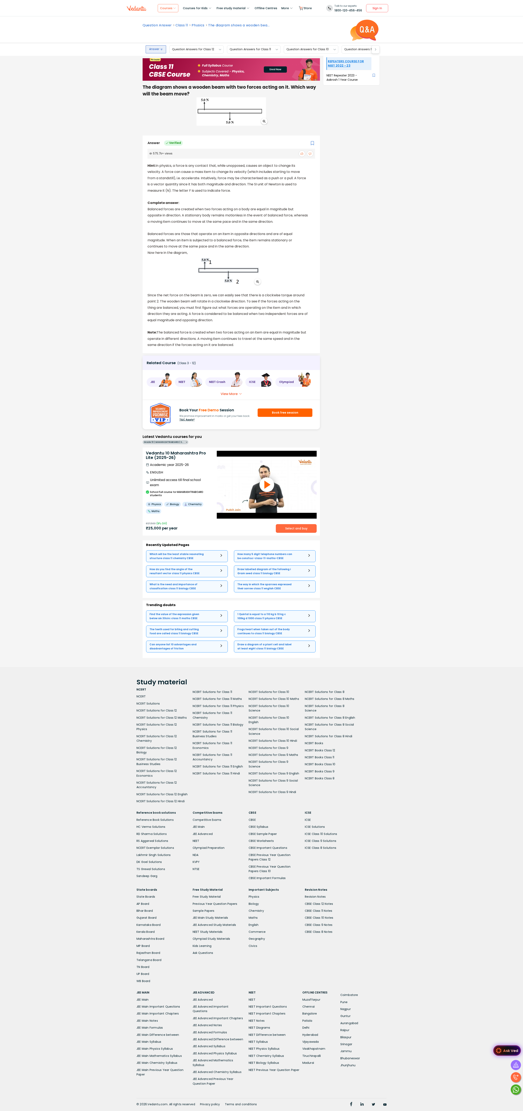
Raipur (344, 1030)
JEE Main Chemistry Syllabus (156, 1063)
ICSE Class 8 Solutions (320, 848)
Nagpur (345, 1009)
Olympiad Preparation (209, 848)
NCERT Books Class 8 (320, 778)
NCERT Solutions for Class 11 (212, 692)
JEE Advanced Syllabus (209, 1046)
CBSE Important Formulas (267, 878)
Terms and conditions (241, 1104)
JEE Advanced (203, 834)
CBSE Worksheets (261, 841)
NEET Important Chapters (267, 1013)
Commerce (257, 932)
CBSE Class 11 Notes (318, 911)
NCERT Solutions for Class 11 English (218, 766)
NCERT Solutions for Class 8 (324, 692)
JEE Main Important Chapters (157, 1013)
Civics (253, 946)
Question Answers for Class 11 (250, 49)
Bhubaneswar (350, 1058)
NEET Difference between (267, 1035)
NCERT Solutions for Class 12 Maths (161, 718)
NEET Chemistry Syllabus (266, 1056)
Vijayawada (310, 1042)
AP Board (142, 904)
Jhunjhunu (348, 1065)
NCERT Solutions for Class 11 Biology (218, 725)
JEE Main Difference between (157, 1035)
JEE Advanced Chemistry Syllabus (217, 1072)
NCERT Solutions (148, 704)
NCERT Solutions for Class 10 (269, 692)
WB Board (143, 981)
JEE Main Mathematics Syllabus (159, 1056)
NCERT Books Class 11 (319, 757)
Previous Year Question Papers (215, 904)
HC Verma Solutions (150, 827)
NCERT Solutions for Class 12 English (162, 794)
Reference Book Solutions (155, 820)
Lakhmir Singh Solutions (153, 855)
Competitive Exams (207, 820)
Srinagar (346, 1044)
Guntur (345, 1016)
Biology (254, 904)
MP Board (143, 946)
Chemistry (256, 911)
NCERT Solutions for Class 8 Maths (329, 699)
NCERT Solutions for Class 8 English (330, 718)
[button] (159, 382)
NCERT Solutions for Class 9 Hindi (272, 792)
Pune (344, 1002)
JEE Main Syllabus (148, 1042)
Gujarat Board (146, 918)
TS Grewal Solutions (150, 869)
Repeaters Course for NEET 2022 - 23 (346, 63)
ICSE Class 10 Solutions (321, 834)
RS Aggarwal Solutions (152, 841)
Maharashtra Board (150, 939)
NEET (196, 841)
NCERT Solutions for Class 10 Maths (274, 699)
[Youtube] (385, 1104)
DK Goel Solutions (149, 862)
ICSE (308, 820)
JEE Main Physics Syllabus (154, 1049)
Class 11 (181, 25)
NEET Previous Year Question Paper (274, 1070)
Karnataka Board (148, 925)
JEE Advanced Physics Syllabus (215, 1053)
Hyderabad (310, 1035)
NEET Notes (257, 1021)
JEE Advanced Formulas (210, 1032)
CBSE (252, 820)
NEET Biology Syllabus (264, 1063)
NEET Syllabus (258, 1042)
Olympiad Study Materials (211, 939)
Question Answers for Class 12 (193, 49)
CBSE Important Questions (268, 848)
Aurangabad (349, 1023)
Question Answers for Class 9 (365, 49)
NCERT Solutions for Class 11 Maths (217, 699)
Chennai (308, 1007)
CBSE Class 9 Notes (319, 925)
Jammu (346, 1051)
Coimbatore (349, 995)
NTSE (196, 869)
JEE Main (199, 827)
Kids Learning (202, 946)
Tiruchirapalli (311, 1056)
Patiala (307, 1021)
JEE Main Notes (147, 1021)
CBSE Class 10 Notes (319, 918)
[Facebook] (351, 1104)
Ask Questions (203, 953)
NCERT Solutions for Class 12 (156, 710)
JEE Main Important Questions (158, 1007)
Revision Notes (315, 897)
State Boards (145, 897)
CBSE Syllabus (258, 827)
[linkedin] (362, 1104)
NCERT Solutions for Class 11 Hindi (216, 773)
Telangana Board (148, 960)
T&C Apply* (187, 419)
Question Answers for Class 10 (307, 49)
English (253, 925)
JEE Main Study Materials (210, 918)
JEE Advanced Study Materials (214, 925)
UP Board (142, 974)
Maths (253, 918)
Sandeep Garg (146, 876)
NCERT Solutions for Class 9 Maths (273, 755)
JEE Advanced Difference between (218, 1039)
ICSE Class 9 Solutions (320, 841)
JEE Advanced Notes (207, 1025)
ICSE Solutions (315, 827)
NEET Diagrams (259, 1028)
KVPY (196, 862)
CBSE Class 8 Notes (319, 932)
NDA (196, 855)
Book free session (285, 413)
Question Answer (157, 25)
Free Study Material (207, 897)
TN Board (143, 967)
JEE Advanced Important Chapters (218, 1018)
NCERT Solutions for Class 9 (268, 748)
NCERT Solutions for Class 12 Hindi (160, 801)
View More (229, 394)
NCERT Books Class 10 (320, 764)
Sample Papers (204, 911)
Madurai (308, 1063)
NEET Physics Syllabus (264, 1049)
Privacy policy (210, 1104)
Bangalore (309, 1013)
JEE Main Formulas (149, 1028)
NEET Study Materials (208, 932)
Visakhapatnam (313, 1049)
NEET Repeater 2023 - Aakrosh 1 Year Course (342, 77)
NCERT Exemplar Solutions (155, 848)
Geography (257, 939)
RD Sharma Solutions (151, 834)
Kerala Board (145, 932)
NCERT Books (314, 743)
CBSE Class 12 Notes (319, 904)
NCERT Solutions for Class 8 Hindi (328, 736)
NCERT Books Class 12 (320, 750)
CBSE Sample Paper (263, 834)
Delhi (306, 1028)
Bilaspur (346, 1037)
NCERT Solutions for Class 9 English (274, 773)
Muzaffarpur (311, 1000)
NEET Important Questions (268, 1007)
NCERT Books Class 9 (320, 771)
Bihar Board (144, 911)
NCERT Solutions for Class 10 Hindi (273, 741)
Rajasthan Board (148, 953)
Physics (198, 25)
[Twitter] (373, 1104)
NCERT (141, 696)
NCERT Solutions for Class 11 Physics (218, 706)
